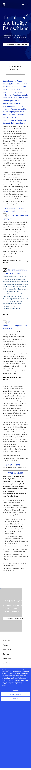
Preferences (15, 690)
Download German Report (14, 73)
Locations (7, 663)
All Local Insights (13, 66)
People (5, 645)
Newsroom (7, 658)
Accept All (15, 698)
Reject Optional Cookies (15, 694)
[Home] (7, 4)
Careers (6, 654)
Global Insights (13, 69)
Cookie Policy (7, 680)
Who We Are (7, 649)
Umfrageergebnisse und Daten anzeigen (12, 261)
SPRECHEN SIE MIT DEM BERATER (14, 618)
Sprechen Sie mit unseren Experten (16, 44)
